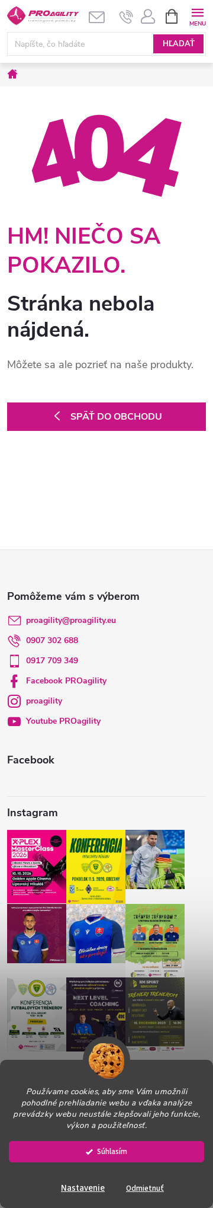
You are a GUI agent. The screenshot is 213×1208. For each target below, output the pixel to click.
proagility (44, 701)
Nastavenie (83, 1188)
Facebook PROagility (66, 680)
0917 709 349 (52, 660)
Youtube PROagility (63, 721)
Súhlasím (112, 1151)
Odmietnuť (145, 1188)
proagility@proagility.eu (71, 620)
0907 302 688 (52, 640)
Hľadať (179, 44)
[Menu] (197, 15)
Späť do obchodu (116, 416)
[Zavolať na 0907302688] (126, 16)
